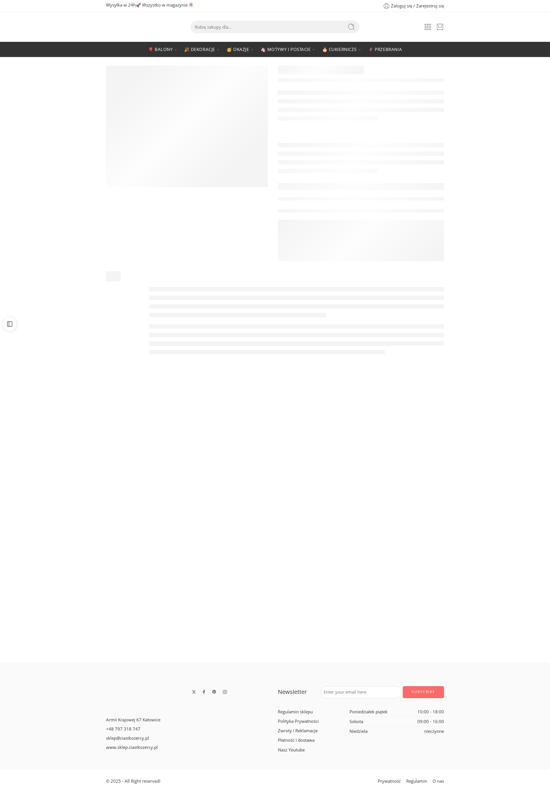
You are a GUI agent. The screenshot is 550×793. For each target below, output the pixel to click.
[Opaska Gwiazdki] (55, 584)
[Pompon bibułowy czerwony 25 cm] (385, 584)
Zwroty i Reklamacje (298, 730)
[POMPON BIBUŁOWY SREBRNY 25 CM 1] (187, 126)
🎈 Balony (160, 49)
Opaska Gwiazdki (55, 644)
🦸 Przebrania (385, 49)
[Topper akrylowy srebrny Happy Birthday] (55, 453)
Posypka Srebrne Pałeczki (165, 514)
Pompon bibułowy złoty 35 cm (165, 644)
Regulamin (416, 781)
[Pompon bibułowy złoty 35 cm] (165, 584)
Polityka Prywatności (298, 721)
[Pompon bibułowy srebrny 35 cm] (495, 584)
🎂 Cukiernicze (339, 49)
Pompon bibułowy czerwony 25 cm (385, 644)
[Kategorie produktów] (428, 27)
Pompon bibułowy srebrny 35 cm (495, 644)
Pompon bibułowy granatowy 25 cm (275, 514)
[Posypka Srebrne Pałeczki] (165, 453)
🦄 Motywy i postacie (286, 49)
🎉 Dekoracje (199, 49)
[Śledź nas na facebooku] (204, 692)
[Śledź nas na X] (194, 692)
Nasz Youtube (291, 750)
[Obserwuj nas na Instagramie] (224, 691)
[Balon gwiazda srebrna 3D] (385, 453)
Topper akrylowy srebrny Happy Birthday (55, 514)
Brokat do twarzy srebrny (275, 644)
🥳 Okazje (238, 49)
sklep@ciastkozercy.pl (127, 738)
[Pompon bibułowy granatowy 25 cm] (275, 453)
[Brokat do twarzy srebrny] (275, 584)
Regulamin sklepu (295, 712)
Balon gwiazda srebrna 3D (385, 514)
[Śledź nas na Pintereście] (214, 692)
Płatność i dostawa (296, 740)
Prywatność (389, 781)
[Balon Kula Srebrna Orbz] (495, 453)
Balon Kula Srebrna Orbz (495, 514)
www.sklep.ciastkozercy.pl (132, 747)
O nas (438, 781)
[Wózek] (440, 27)
